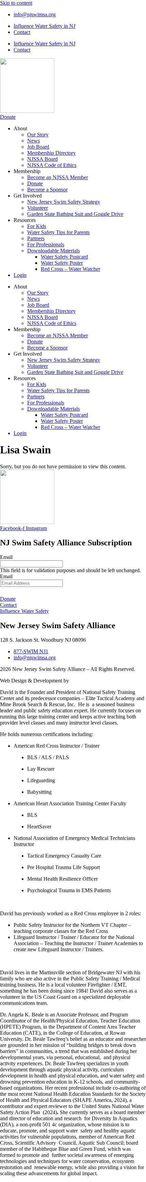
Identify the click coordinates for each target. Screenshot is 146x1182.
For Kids (36, 226)
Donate (35, 183)
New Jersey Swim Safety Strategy (63, 202)
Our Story (38, 134)
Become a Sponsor (47, 189)
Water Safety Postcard (64, 257)
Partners (35, 238)
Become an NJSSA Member (57, 177)
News (33, 141)
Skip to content (16, 3)
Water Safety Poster (62, 263)
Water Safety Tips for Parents (58, 232)
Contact (22, 32)
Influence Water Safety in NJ (44, 26)
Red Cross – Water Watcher (70, 269)
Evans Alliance (86, 680)
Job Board (38, 147)
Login (20, 275)
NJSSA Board (42, 159)
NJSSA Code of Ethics (51, 165)
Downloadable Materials (53, 251)
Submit (73, 591)
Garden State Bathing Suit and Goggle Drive (75, 214)
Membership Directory (51, 153)
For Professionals (45, 244)
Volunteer (37, 208)
